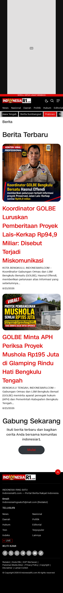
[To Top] (58, 472)
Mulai (31, 450)
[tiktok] (40, 553)
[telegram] (23, 553)
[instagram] (29, 553)
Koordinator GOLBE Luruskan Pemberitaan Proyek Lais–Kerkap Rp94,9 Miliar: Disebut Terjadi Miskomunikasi (30, 235)
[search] (52, 100)
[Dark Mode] (46, 100)
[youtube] (34, 553)
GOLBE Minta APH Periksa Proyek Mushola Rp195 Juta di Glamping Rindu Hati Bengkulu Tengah (30, 359)
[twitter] (11, 553)
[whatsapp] (17, 553)
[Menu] (58, 100)
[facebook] (5, 553)
